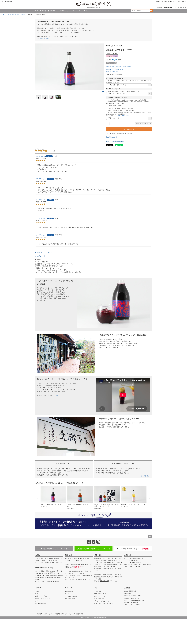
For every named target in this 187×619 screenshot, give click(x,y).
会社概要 (127, 588)
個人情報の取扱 (78, 614)
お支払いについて (99, 596)
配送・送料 (68, 555)
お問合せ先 (127, 555)
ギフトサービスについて (101, 601)
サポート (97, 588)
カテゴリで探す (41, 11)
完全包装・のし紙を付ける (114, 89)
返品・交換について (100, 598)
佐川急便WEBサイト (44, 38)
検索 (151, 10)
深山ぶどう (23, 14)
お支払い (38, 555)
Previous (37, 498)
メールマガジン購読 (71, 596)
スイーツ (38, 601)
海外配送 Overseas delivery (44, 567)
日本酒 (37, 591)
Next (150, 498)
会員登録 (164, 1)
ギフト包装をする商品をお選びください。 (118, 97)
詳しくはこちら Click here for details (47, 581)
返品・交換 (98, 555)
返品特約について (111, 137)
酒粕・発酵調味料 (40, 603)
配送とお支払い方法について (115, 70)
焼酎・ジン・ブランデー (42, 596)
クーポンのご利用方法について (103, 603)
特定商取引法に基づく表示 (63, 614)
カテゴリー (38, 588)
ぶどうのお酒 (15, 14)
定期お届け (53, 11)
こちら (58, 395)
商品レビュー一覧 (70, 598)
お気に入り (64, 11)
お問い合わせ (48, 614)
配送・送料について (100, 594)
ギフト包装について (112, 72)
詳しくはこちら (146, 476)
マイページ (76, 11)
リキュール (8, 14)
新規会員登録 (69, 591)
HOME (2, 14)
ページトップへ (150, 536)
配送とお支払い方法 (47, 562)
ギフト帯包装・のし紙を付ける (115, 78)
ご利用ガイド (172, 1)
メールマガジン (182, 1)
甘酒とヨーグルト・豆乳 (42, 598)
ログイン (158, 1)
